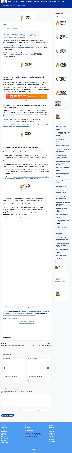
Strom (6, 5)
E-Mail (21, 410)
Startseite (2, 5)
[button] (4, 337)
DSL (26, 1)
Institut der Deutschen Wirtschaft (14, 169)
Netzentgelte (37, 53)
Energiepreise (34, 45)
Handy (35, 1)
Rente (50, 1)
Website (38, 410)
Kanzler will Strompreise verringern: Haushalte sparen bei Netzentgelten (19, 34)
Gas (14, 1)
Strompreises (21, 87)
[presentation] (14, 364)
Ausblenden (26, 32)
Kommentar (4, 392)
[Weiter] (48, 368)
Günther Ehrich (8, 376)
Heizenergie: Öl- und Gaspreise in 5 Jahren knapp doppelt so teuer (12, 345)
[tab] (27, 380)
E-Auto (62, 1)
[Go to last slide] (4, 368)
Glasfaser (22, 1)
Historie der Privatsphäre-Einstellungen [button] (34, 434)
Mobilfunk (30, 1)
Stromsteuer (30, 82)
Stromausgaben (39, 164)
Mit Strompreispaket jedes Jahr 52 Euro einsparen (14, 37)
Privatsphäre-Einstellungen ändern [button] (33, 433)
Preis (46, 306)
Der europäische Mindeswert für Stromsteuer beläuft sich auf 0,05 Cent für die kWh (22, 35)
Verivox (41, 166)
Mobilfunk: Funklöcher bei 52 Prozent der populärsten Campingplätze (42, 345)
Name (3, 410)
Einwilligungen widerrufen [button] (31, 436)
